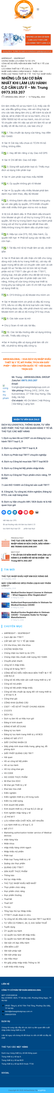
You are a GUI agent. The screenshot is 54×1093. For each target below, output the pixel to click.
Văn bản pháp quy (12, 954)
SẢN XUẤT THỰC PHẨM (15, 871)
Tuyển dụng (9, 927)
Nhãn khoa (9, 843)
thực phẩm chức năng (14, 891)
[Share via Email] (37, 512)
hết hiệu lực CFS (9, 520)
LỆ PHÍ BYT (9, 817)
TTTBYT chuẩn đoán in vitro (17, 915)
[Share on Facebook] (4, 512)
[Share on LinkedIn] (15, 512)
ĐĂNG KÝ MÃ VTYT (13, 738)
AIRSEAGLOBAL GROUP (15, 97)
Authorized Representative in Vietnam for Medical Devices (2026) (31, 603)
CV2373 (8, 710)
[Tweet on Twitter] (9, 512)
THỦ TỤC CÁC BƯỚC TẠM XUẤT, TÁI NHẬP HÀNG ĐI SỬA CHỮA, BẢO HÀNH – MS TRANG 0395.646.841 (31, 543)
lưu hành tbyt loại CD (11, 528)
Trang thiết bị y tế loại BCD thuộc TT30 (18, 1064)
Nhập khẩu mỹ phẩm (14, 851)
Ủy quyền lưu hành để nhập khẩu (19, 939)
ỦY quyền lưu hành (13, 931)
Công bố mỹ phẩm (13, 684)
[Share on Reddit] (31, 512)
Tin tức (7, 907)
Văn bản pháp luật (12, 950)
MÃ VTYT (8, 828)
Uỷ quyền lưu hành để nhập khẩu (19, 935)
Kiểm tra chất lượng (13, 801)
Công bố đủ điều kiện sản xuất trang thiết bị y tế (27, 680)
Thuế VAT (8, 903)
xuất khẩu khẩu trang (14, 966)
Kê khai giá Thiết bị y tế (15, 785)
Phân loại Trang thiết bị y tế (16, 74)
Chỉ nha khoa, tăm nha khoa (17, 645)
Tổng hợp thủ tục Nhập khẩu (17, 911)
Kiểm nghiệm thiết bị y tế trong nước (21, 797)
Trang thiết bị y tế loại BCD (12, 1060)
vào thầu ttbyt (11, 958)
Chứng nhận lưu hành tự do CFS (18, 61)
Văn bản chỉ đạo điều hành (16, 943)
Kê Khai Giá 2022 (12, 781)
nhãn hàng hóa (11, 839)
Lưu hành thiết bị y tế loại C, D (17, 69)
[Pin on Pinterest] (20, 512)
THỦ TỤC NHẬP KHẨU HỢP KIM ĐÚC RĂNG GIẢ (25, 576)
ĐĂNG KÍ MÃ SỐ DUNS (15, 726)
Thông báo (9, 875)
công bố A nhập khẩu (14, 665)
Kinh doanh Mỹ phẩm (14, 805)
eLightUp (42, 1090)
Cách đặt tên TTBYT (13, 637)
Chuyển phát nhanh (13, 661)
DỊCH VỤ (8, 714)
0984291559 (10, 1014)
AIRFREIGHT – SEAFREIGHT (17, 633)
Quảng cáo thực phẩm (14, 863)
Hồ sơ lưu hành (11, 765)
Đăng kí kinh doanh (13, 722)
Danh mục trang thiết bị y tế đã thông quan (19, 1053)
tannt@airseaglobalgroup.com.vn (18, 1011)
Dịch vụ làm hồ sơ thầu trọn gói (19, 718)
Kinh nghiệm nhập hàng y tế (17, 813)
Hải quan (8, 757)
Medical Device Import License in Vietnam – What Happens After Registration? (31, 593)
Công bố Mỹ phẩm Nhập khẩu (18, 687)
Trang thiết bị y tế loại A (11, 1057)
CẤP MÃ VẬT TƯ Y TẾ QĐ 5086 (19, 641)
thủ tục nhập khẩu (41, 74)
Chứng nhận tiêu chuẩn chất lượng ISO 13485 (25, 657)
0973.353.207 (29, 380)
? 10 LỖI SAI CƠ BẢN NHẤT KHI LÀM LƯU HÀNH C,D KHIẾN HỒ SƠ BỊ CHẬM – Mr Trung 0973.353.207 (31, 558)
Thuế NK (8, 899)
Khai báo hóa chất (12, 789)
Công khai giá (10, 698)
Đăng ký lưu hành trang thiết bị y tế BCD (23, 734)
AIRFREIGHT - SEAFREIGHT (13, 58)
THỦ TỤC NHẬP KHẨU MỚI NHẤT (20, 883)
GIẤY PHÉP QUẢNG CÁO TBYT (18, 753)
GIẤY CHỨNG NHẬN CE (15, 742)
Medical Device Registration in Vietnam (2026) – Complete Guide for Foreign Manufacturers (30, 615)
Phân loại (38, 71)
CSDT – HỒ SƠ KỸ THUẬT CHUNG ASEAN (24, 706)
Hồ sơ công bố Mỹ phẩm (16, 761)
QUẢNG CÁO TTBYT (13, 867)
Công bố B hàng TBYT (14, 669)
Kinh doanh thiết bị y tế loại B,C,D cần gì (23, 809)
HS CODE (8, 773)
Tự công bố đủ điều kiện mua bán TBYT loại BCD (27, 919)
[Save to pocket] (26, 512)
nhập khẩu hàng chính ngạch (16, 71)
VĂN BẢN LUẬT (11, 947)
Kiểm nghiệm (10, 793)
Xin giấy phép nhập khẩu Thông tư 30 (22, 962)
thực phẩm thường (13, 895)
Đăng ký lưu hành (12, 730)
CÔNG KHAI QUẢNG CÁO (16, 702)
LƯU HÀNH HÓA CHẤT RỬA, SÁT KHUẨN (24, 820)
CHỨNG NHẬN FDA (13, 649)
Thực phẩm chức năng (14, 887)
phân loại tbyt (29, 528)
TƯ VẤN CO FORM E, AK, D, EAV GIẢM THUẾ (25, 923)
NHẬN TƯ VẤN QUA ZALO (26, 419)
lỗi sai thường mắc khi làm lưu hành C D (19, 524)
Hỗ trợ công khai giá (14, 769)
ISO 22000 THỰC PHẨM (15, 777)
